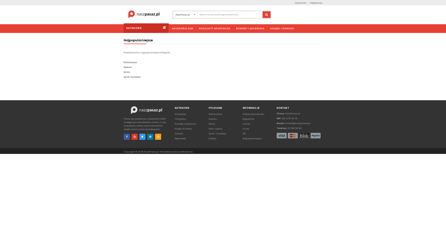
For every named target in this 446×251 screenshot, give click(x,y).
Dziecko (128, 67)
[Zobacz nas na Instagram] (158, 137)
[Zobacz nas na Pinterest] (150, 137)
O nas (246, 128)
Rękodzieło (180, 138)
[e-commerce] (144, 14)
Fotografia (180, 118)
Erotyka (212, 138)
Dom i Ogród (215, 128)
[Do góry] (442, 245)
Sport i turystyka (132, 76)
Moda (127, 72)
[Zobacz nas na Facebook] (127, 137)
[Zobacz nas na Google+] (135, 137)
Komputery (180, 114)
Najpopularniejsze (252, 138)
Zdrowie (179, 133)
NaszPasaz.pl (151, 151)
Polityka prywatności (253, 114)
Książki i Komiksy (183, 128)
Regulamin (249, 118)
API (244, 133)
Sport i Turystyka (217, 133)
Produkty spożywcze (185, 123)
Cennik (246, 123)
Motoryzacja (130, 62)
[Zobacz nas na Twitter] (142, 137)
